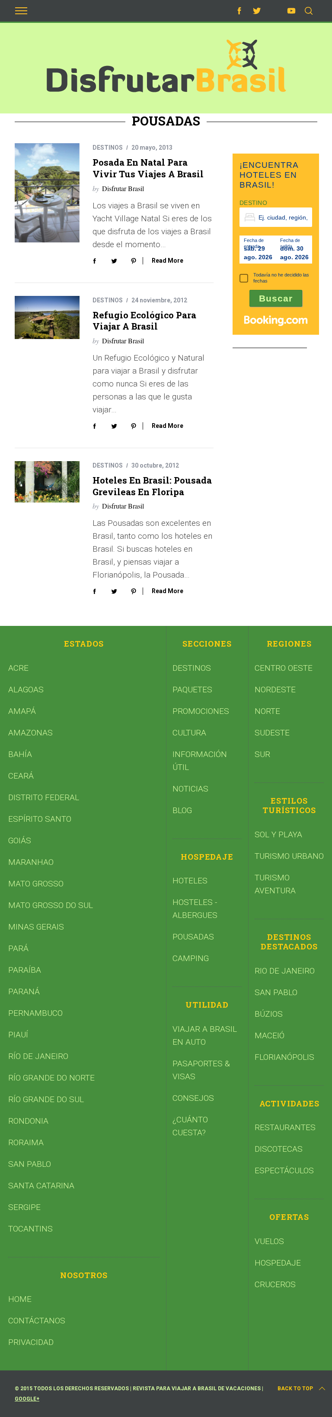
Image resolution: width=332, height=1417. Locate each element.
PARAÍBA (24, 970)
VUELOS (269, 1241)
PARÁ (18, 948)
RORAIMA (26, 1142)
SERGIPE (24, 1207)
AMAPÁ (22, 711)
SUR (262, 754)
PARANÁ (24, 991)
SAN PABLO (29, 1164)
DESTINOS (108, 147)
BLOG (182, 810)
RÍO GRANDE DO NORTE (51, 1078)
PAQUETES (192, 689)
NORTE (267, 711)
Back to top (295, 1389)
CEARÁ (21, 776)
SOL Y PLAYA (278, 834)
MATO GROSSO (36, 884)
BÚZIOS (269, 1014)
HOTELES (190, 881)
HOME (20, 1299)
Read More (167, 260)
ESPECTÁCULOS (284, 1170)
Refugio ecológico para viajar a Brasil (144, 321)
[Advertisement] (282, 404)
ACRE (18, 668)
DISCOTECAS (279, 1149)
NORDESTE (275, 689)
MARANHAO (31, 862)
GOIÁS (19, 840)
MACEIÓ (269, 1035)
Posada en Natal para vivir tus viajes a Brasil (148, 168)
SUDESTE (272, 733)
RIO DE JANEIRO (285, 971)
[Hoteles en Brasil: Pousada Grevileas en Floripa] (47, 482)
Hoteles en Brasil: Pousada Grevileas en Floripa (152, 486)
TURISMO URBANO (289, 856)
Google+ (27, 1399)
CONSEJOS (193, 1098)
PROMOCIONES (200, 711)
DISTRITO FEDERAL (43, 797)
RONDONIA (28, 1121)
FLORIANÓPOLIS (284, 1057)
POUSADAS (193, 937)
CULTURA (189, 733)
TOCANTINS (30, 1229)
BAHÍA (20, 754)
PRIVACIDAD (31, 1342)
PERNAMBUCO (35, 1013)
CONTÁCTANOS (36, 1321)
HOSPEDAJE (278, 1263)
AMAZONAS (30, 733)
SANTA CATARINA (41, 1186)
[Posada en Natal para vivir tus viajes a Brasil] (47, 192)
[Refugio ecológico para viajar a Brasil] (47, 317)
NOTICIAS (190, 789)
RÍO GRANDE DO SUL (46, 1099)
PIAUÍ (18, 1035)
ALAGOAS (26, 689)
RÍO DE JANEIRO (38, 1056)
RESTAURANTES (285, 1127)
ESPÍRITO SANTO (39, 819)
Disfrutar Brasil (123, 188)
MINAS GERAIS (36, 927)
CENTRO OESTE (284, 668)
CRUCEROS (275, 1284)
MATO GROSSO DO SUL (50, 905)
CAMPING (190, 958)
